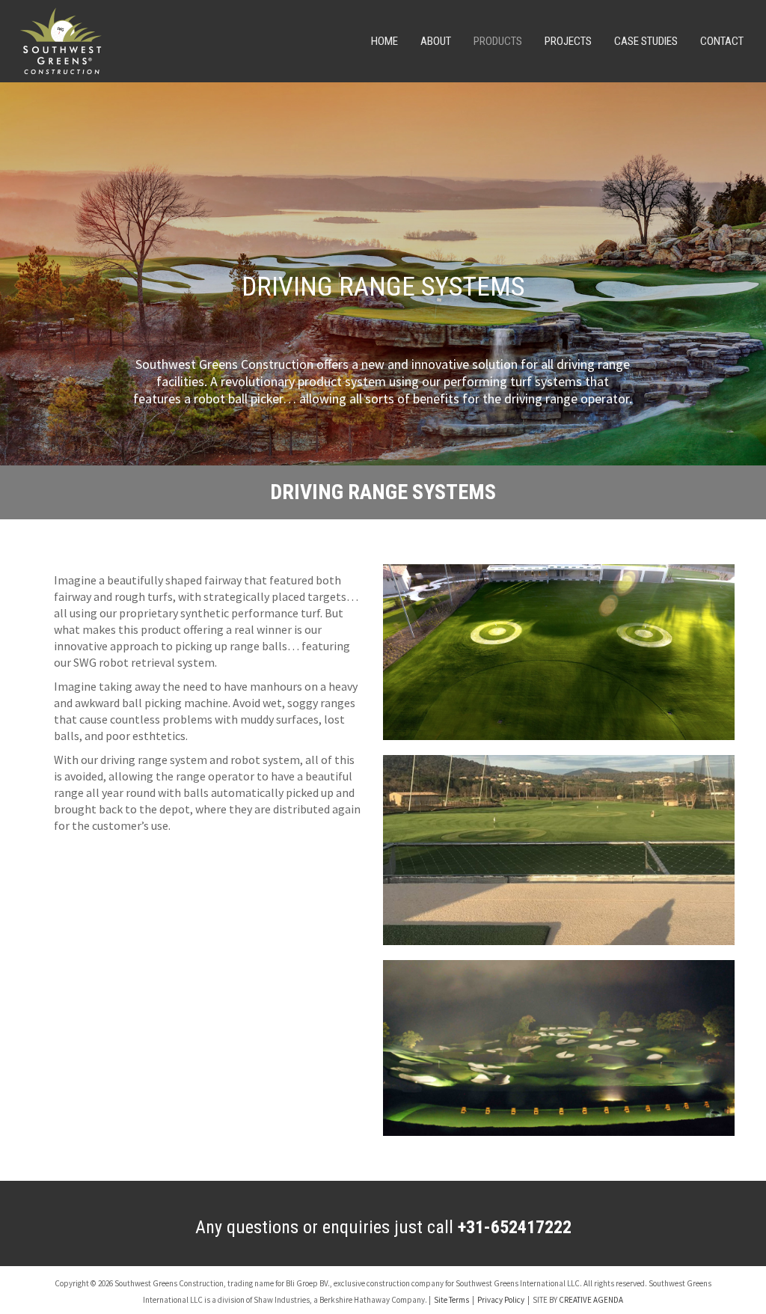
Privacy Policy (500, 1300)
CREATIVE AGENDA (591, 1300)
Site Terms (451, 1300)
